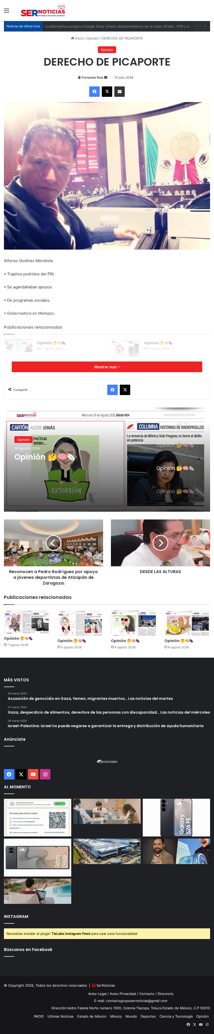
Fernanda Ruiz (92, 77)
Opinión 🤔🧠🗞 (51, 343)
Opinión (92, 38)
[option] (107, 460)
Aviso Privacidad (123, 994)
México (116, 1016)
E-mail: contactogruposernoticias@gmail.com (130, 1001)
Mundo (131, 1016)
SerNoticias (106, 985)
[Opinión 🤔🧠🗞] (18, 346)
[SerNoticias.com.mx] (43, 10)
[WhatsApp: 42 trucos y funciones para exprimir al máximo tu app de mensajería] (37, 818)
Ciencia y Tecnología (176, 1016)
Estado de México (91, 1016)
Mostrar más (106, 367)
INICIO (39, 1016)
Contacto (146, 994)
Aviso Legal (97, 994)
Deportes (148, 1016)
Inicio (79, 38)
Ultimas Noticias (60, 1016)
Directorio (166, 994)
